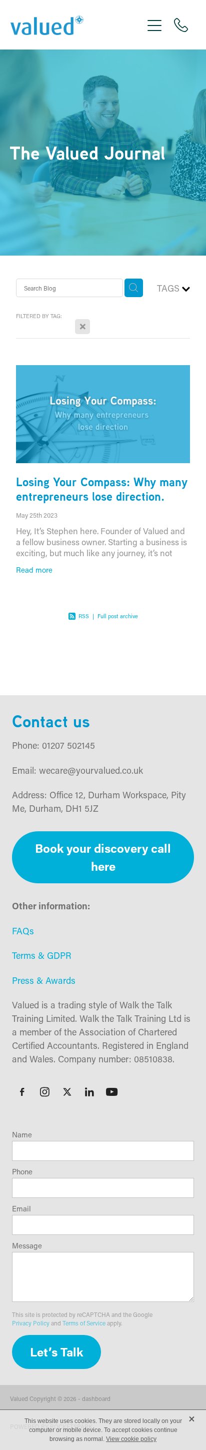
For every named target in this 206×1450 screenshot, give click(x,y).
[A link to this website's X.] (67, 1092)
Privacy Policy (31, 1323)
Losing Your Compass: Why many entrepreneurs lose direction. (102, 489)
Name (22, 1134)
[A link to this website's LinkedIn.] (90, 1092)
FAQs (23, 931)
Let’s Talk (56, 1351)
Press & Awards (44, 980)
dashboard (96, 1398)
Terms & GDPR (42, 955)
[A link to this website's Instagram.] (44, 1092)
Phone (22, 1171)
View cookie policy (131, 1438)
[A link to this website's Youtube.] (112, 1092)
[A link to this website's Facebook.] (22, 1092)
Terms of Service (84, 1323)
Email (21, 1208)
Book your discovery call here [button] (103, 857)
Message (27, 1245)
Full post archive (118, 616)
